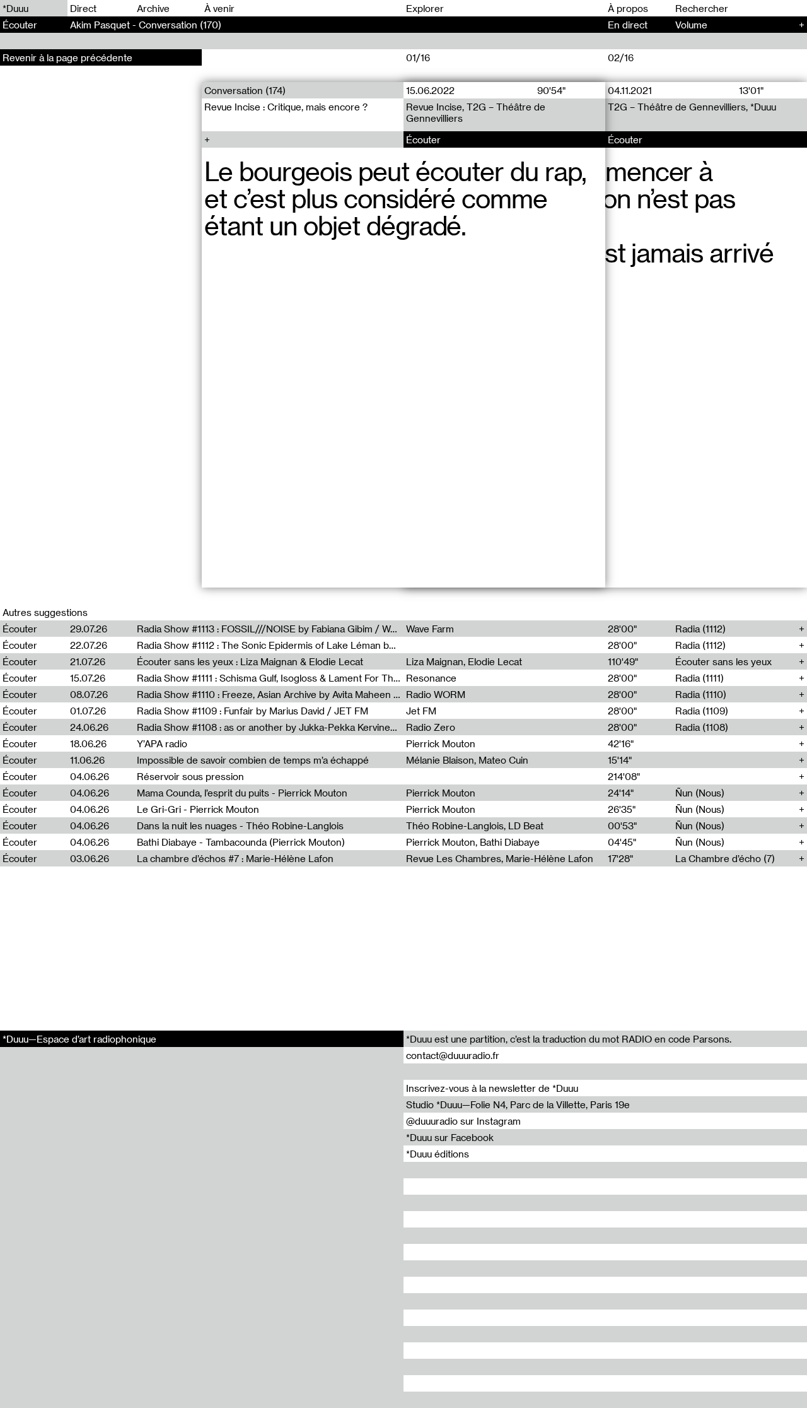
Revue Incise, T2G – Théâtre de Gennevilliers (475, 112)
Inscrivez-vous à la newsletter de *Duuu (492, 1088)
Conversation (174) (245, 90)
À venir (219, 8)
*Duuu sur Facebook (450, 1137)
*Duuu (15, 8)
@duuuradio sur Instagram (463, 1121)
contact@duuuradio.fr (452, 1055)
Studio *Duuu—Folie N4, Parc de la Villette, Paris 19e (518, 1104)
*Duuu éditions (437, 1153)
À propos (628, 8)
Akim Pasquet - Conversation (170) (145, 24)
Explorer (425, 8)
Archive (153, 8)
